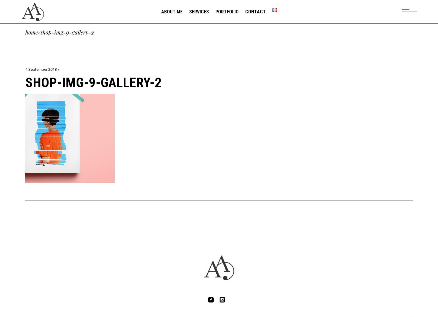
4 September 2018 (41, 69)
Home (31, 32)
